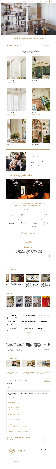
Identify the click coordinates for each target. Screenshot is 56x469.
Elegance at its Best (12, 146)
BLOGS (31, 454)
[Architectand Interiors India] (12, 328)
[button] (8, 256)
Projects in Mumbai (44, 449)
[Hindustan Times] (28, 315)
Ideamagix (48, 466)
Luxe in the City (36, 114)
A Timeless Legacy (36, 146)
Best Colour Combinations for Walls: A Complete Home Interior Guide (28, 373)
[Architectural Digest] (44, 315)
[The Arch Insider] (44, 328)
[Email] (20, 461)
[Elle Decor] (12, 321)
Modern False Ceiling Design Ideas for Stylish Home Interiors (43, 373)
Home (9, 1)
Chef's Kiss (34, 82)
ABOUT (13, 1)
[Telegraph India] (44, 321)
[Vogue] (12, 315)
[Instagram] (15, 461)
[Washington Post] (28, 321)
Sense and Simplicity (12, 82)
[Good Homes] (28, 328)
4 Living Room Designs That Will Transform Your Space (12, 373)
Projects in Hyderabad (45, 452)
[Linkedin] (17, 461)
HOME (31, 450)
